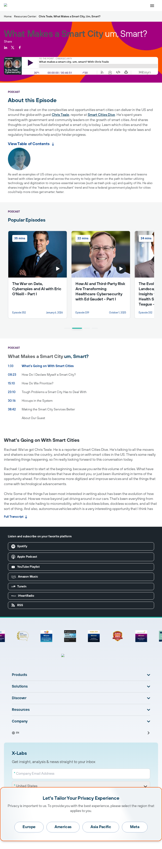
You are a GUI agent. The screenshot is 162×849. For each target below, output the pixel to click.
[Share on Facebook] (19, 47)
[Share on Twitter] (12, 47)
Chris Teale (60, 115)
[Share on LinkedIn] (5, 47)
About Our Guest (33, 418)
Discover (19, 698)
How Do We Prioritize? (37, 383)
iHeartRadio (26, 596)
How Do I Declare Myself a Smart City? (49, 375)
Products (19, 675)
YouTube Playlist (28, 567)
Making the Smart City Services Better (48, 409)
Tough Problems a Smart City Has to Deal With (54, 392)
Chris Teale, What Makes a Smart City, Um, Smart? (69, 16)
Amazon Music (28, 577)
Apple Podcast (27, 557)
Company (20, 721)
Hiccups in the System (37, 401)
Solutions (20, 686)
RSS (20, 605)
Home (7, 16)
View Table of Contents (28, 144)
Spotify (22, 546)
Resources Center (25, 16)
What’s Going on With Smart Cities (48, 366)
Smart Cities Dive (101, 115)
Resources (21, 710)
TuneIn (21, 586)
